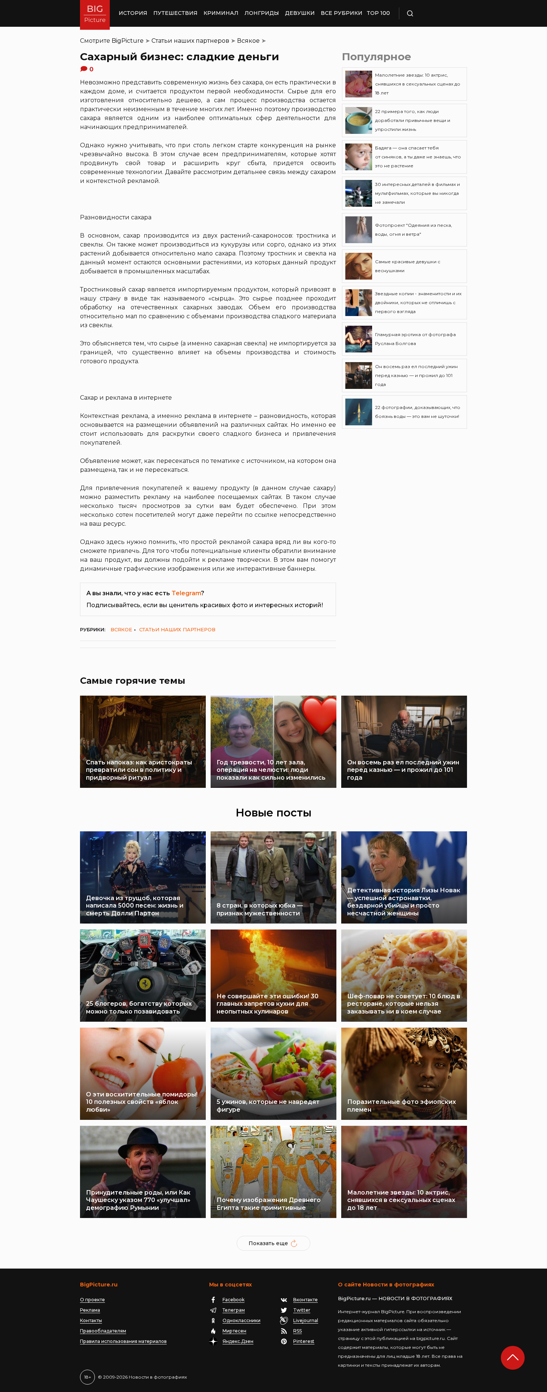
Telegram (186, 593)
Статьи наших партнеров (190, 40)
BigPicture (128, 40)
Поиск (432, 13)
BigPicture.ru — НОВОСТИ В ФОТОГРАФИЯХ (395, 1298)
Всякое (248, 40)
